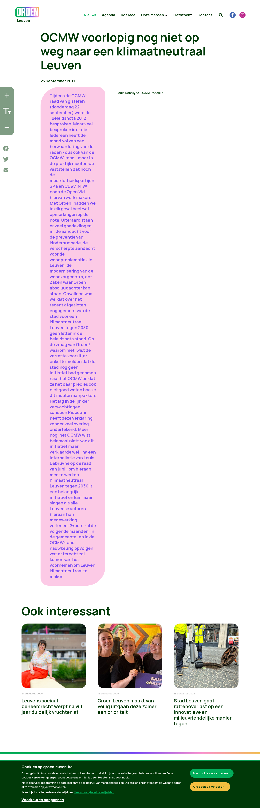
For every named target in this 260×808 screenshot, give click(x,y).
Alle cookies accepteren (210, 773)
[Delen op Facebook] (6, 148)
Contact (205, 15)
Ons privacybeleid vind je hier (94, 792)
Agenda (108, 15)
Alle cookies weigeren (208, 787)
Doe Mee (128, 15)
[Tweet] (6, 159)
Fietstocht (182, 15)
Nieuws (90, 15)
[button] (221, 15)
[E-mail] (6, 170)
